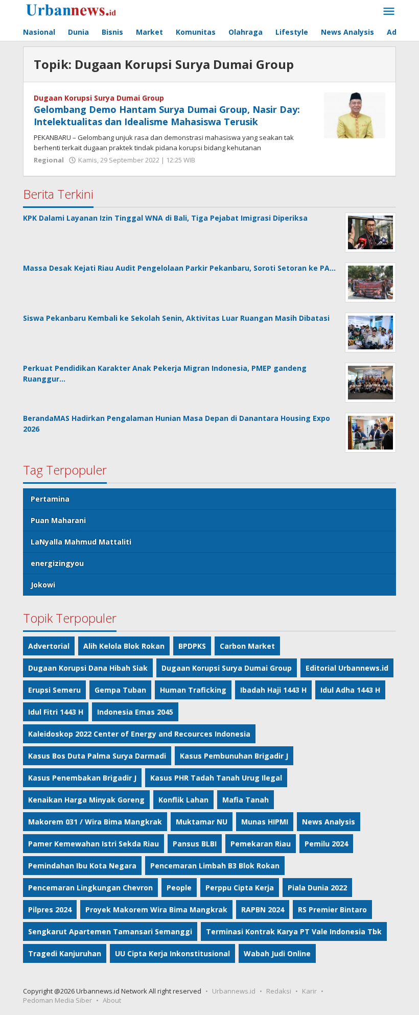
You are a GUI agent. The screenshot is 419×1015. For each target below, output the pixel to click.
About (112, 1000)
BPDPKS (192, 646)
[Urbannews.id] (85, 10)
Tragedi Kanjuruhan (64, 953)
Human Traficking (193, 690)
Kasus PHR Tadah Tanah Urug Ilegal (216, 778)
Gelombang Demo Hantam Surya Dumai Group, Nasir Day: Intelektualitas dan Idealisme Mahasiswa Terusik (167, 115)
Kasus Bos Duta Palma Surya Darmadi (97, 756)
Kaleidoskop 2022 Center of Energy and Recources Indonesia (139, 734)
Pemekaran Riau (260, 843)
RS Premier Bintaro (332, 909)
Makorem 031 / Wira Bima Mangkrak (95, 822)
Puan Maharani (58, 520)
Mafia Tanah (245, 800)
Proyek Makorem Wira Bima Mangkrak (156, 909)
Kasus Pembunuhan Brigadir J (234, 756)
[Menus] (389, 12)
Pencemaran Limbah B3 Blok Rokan (215, 865)
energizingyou (57, 563)
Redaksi (278, 991)
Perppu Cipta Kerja (239, 887)
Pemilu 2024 (326, 843)
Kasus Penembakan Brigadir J (82, 778)
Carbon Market (247, 646)
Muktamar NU (201, 822)
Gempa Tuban (120, 690)
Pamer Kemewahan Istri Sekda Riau (93, 843)
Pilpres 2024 (50, 909)
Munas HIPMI (264, 822)
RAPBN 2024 (262, 909)
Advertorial (48, 646)
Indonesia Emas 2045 (135, 712)
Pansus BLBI (195, 843)
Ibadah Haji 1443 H (273, 690)
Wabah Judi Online (277, 953)
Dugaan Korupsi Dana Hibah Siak (88, 668)
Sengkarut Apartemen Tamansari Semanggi (110, 931)
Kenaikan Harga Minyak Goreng (86, 800)
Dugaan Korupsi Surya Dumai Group (99, 98)
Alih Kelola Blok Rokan (124, 646)
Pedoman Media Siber (57, 1000)
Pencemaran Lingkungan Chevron (90, 887)
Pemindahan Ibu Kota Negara (82, 865)
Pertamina (50, 499)
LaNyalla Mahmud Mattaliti (81, 542)
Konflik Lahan (183, 800)
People (179, 887)
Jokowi (43, 584)
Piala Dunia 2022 (317, 887)
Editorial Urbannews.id (347, 668)
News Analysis (328, 822)
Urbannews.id (233, 991)
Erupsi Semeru (54, 690)
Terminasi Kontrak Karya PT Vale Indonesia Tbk (294, 931)
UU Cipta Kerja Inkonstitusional (172, 953)
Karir (309, 991)
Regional (49, 159)
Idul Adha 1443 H (350, 690)
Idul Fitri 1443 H (55, 712)
